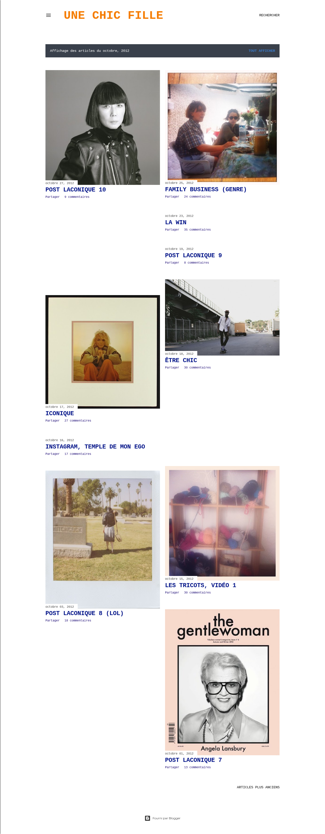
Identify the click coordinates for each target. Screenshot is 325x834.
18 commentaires (77, 620)
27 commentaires (77, 421)
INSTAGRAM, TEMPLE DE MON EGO (95, 446)
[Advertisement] (102, 247)
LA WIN (175, 222)
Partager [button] (52, 197)
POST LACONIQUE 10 (75, 189)
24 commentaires (197, 197)
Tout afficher (262, 51)
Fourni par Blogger (167, 818)
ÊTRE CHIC (181, 360)
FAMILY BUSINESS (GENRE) (206, 189)
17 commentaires (77, 454)
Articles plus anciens (258, 787)
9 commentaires (76, 197)
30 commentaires (197, 368)
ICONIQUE (59, 413)
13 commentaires (197, 767)
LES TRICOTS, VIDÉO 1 (200, 585)
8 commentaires (196, 263)
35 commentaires (197, 230)
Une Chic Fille (113, 15)
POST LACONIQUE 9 (193, 255)
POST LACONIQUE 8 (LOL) (84, 613)
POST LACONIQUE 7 (193, 760)
